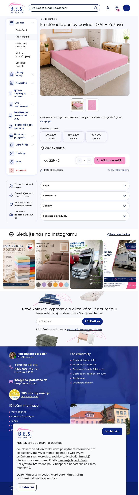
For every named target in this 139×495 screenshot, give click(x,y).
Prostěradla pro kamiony (23, 126)
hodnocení (29, 396)
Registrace (79, 378)
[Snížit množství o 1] (79, 160)
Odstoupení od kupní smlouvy (89, 373)
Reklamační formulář (84, 364)
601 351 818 (30, 365)
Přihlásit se (92, 321)
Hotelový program (19, 136)
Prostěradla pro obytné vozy (21, 115)
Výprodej (21, 170)
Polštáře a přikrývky (21, 45)
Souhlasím (112, 431)
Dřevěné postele (20, 64)
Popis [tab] (46, 185)
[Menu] (126, 8)
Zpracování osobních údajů (88, 369)
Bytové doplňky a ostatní (20, 93)
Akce (18, 161)
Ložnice (20, 22)
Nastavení (27, 487)
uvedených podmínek (72, 460)
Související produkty (55, 216)
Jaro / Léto (22, 144)
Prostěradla (22, 36)
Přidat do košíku (112, 160)
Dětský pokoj (19, 74)
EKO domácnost (21, 104)
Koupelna (21, 82)
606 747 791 (30, 369)
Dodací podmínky (83, 382)
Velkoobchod (18, 411)
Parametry (49, 195)
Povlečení (21, 30)
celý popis (46, 121)
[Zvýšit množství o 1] (89, 160)
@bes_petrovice (118, 234)
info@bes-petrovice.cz (30, 380)
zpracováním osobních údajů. (84, 329)
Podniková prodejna (22, 416)
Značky (47, 205)
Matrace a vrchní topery (23, 55)
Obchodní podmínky (84, 360)
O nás (14, 420)
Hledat (96, 8)
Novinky (20, 153)
